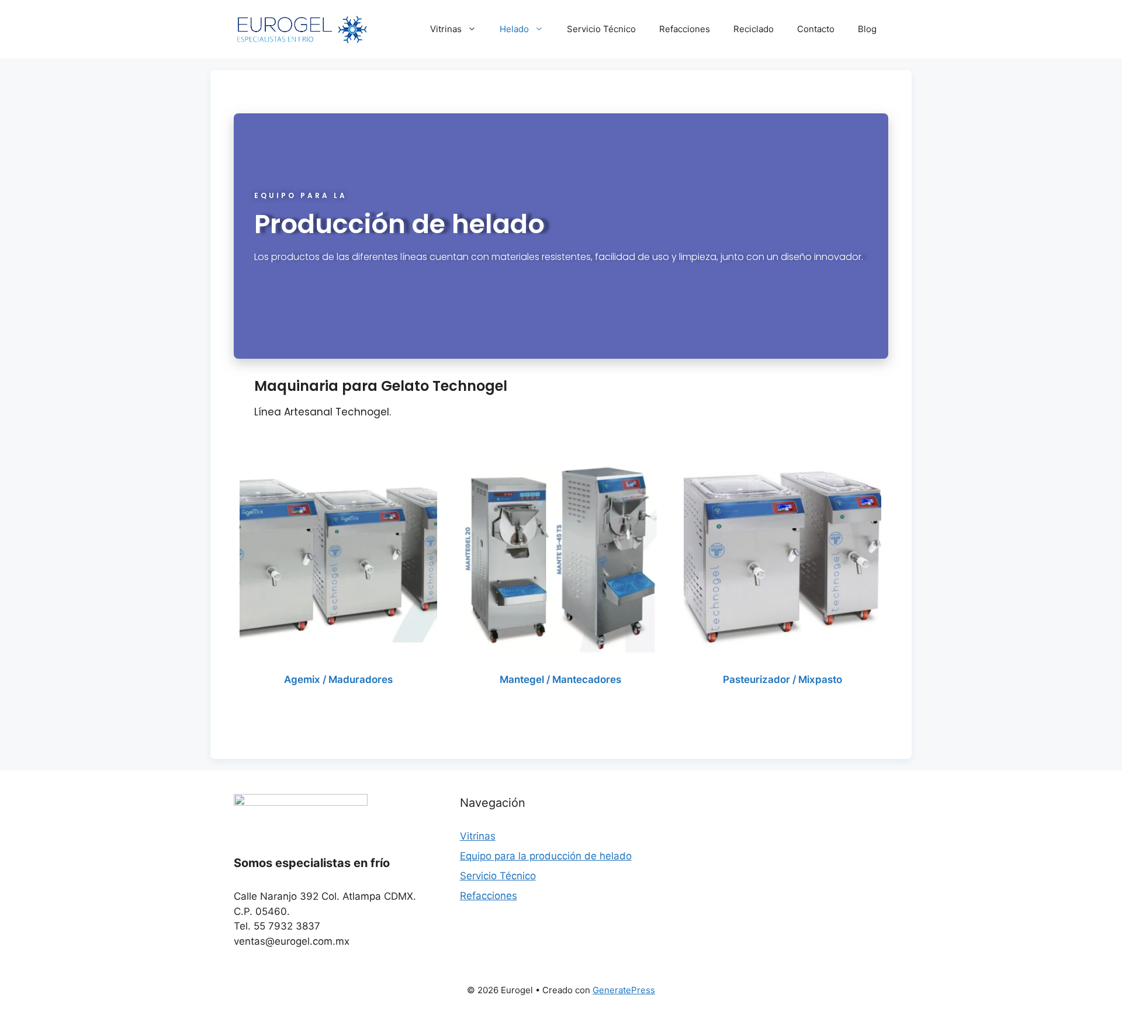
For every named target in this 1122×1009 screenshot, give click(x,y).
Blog (867, 28)
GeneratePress (624, 990)
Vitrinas (446, 28)
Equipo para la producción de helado (546, 856)
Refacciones (684, 28)
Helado (514, 28)
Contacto (815, 28)
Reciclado (753, 28)
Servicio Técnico (601, 28)
